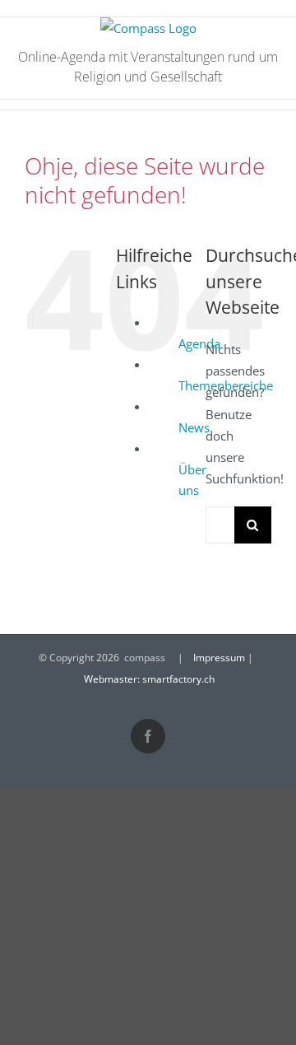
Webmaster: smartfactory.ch (149, 679)
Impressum (219, 658)
